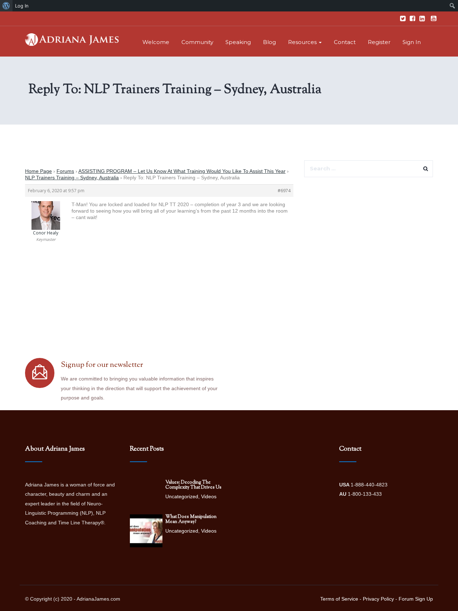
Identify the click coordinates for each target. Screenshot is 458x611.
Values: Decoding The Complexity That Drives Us (193, 485)
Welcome (155, 42)
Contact (345, 42)
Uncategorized (181, 496)
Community (197, 42)
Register (379, 42)
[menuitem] (6, 5)
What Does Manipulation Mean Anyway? (190, 519)
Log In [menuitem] (22, 6)
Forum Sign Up (416, 599)
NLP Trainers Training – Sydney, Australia (72, 177)
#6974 (284, 191)
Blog (269, 42)
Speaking (238, 42)
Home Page (38, 171)
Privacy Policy (378, 599)
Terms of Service (339, 599)
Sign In (412, 42)
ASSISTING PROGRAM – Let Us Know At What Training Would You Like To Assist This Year (182, 171)
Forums (65, 171)
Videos (208, 496)
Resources (303, 42)
